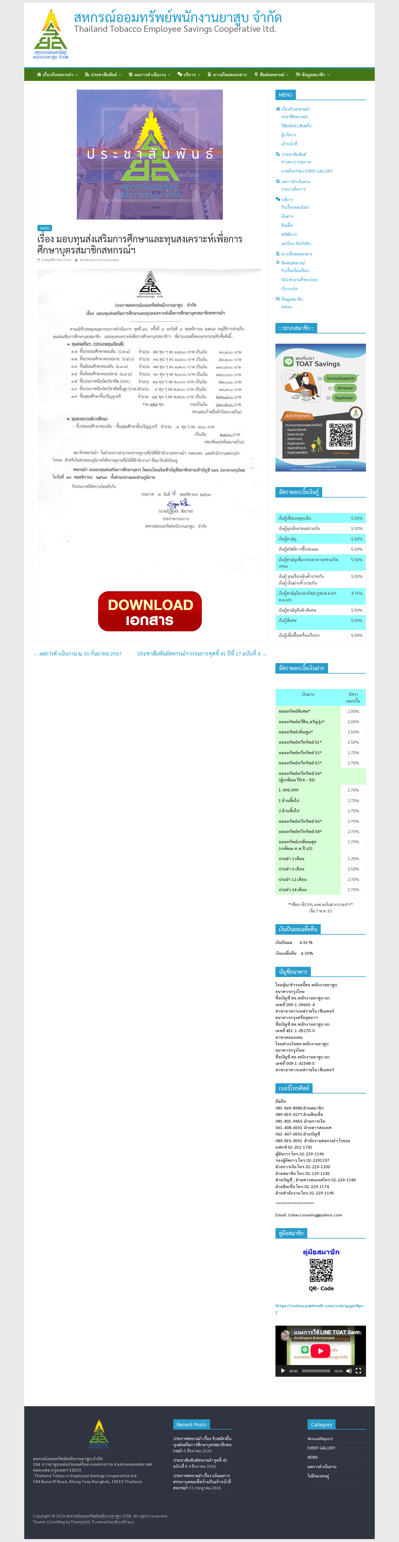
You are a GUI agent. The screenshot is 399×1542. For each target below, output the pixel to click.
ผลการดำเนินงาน (322, 1466)
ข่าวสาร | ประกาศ (296, 161)
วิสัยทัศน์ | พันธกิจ (296, 125)
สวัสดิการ (289, 234)
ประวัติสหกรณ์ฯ (294, 116)
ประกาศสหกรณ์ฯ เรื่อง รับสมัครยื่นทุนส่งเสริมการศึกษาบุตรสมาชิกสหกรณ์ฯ (202, 1444)
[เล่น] (283, 1371)
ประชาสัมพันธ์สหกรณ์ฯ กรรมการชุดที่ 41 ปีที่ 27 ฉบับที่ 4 (202, 653)
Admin (286, 306)
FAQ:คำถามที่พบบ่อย (299, 279)
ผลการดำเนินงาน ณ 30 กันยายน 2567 (77, 653)
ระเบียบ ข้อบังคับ (296, 243)
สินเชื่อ (287, 225)
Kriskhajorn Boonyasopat (99, 259)
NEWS (44, 228)
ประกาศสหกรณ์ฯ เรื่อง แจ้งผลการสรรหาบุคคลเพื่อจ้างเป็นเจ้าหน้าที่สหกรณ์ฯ (202, 1481)
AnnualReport (320, 1438)
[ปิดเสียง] (349, 1371)
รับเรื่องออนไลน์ (294, 207)
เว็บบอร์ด (289, 288)
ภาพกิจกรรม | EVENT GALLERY (307, 170)
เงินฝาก (287, 216)
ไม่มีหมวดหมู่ (318, 1475)
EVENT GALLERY (321, 1447)
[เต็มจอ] (358, 1371)
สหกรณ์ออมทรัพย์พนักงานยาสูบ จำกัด (178, 16)
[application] (320, 1351)
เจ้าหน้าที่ (289, 143)
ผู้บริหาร (288, 134)
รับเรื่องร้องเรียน (294, 270)
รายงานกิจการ (293, 189)
